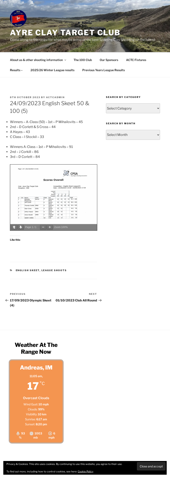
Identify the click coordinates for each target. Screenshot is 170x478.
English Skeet (28, 270)
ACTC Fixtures (136, 60)
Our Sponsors (109, 60)
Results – (16, 70)
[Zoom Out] (43, 227)
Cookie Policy (85, 471)
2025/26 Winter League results (52, 70)
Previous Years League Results (103, 70)
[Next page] (21, 227)
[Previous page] (14, 227)
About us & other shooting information (36, 60)
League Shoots (54, 270)
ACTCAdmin (55, 97)
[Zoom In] (50, 227)
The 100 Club (83, 60)
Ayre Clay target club (65, 32)
